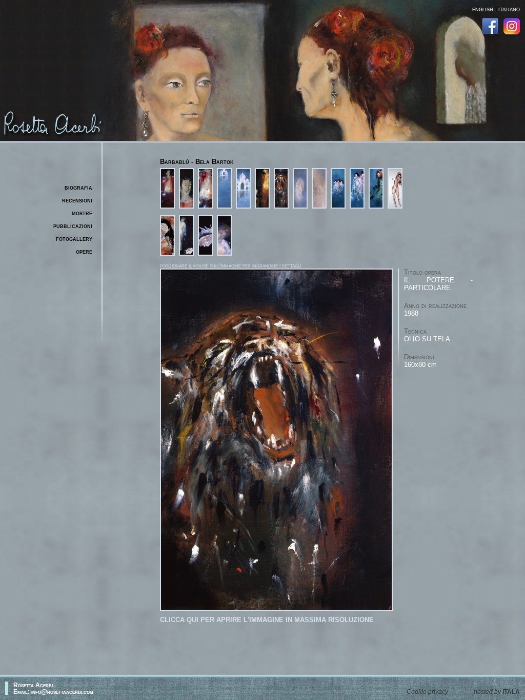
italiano (509, 9)
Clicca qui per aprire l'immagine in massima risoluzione (267, 620)
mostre (82, 213)
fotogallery (74, 238)
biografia (78, 187)
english (482, 9)
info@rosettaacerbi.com (62, 691)
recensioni (77, 200)
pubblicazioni (72, 226)
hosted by (497, 691)
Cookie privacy (427, 691)
